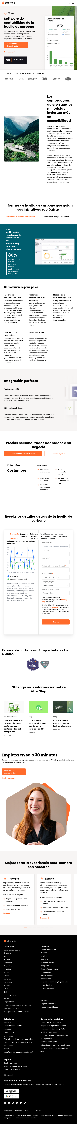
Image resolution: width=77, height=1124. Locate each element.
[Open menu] (73, 3)
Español (10, 1075)
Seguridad (28, 1111)
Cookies (38, 1111)
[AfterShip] (9, 3)
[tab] (20, 216)
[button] (14, 576)
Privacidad (8, 1111)
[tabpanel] (38, 293)
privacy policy (54, 607)
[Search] (69, 3)
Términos (18, 1111)
